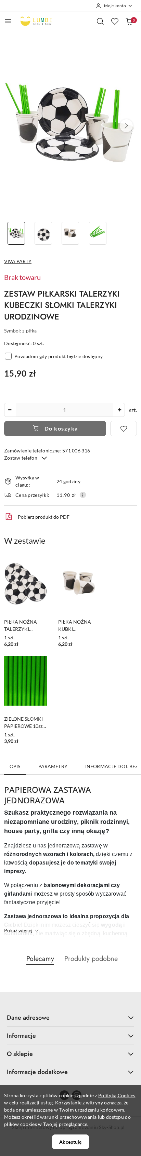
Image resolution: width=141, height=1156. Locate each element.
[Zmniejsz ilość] (9, 410)
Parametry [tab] (52, 766)
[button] (126, 126)
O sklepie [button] (20, 1053)
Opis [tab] (15, 766)
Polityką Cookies (116, 1095)
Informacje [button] (21, 1035)
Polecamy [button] (40, 959)
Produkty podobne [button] (91, 959)
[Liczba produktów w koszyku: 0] (129, 21)
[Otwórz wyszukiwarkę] (100, 21)
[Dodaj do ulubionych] (123, 428)
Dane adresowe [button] (28, 1017)
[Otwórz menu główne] (8, 21)
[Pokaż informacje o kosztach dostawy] (83, 495)
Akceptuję (70, 1142)
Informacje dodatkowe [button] (37, 1071)
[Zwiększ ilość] (119, 410)
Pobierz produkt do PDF (43, 517)
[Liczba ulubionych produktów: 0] (114, 21)
